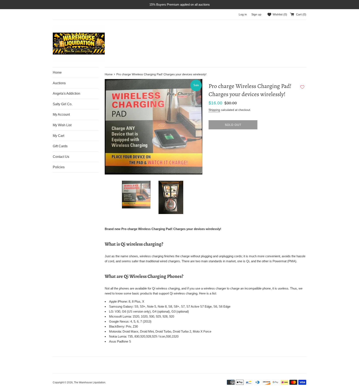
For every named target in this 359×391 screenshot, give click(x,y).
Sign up (256, 14)
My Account (61, 114)
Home (57, 72)
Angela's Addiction (66, 93)
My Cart (58, 135)
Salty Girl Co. (62, 104)
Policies (59, 167)
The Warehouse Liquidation (89, 382)
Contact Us (61, 156)
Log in (243, 14)
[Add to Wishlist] (302, 87)
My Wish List (62, 125)
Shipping (214, 109)
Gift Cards (60, 146)
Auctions (59, 83)
